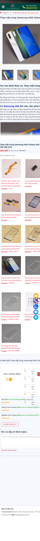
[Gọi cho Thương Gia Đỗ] (35, 301)
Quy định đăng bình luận (9, 450)
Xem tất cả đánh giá (10, 424)
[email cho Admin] (35, 295)
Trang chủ (5, 13)
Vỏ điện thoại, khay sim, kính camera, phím (25, 13)
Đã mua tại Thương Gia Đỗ (15, 399)
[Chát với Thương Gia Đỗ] (35, 312)
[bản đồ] (35, 317)
